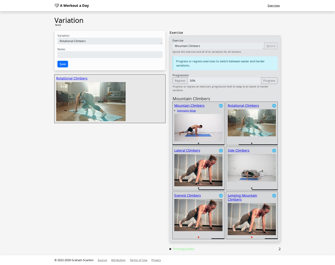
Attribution (118, 260)
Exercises (274, 6)
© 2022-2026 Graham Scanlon (74, 260)
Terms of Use (138, 260)
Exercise (178, 40)
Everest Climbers (187, 195)
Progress (269, 81)
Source (102, 260)
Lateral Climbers (187, 150)
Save (63, 64)
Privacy (156, 260)
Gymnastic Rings (186, 110)
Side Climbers (238, 150)
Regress (180, 81)
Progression (181, 75)
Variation (63, 36)
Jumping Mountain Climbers (242, 197)
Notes (61, 49)
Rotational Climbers (71, 78)
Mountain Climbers (189, 105)
